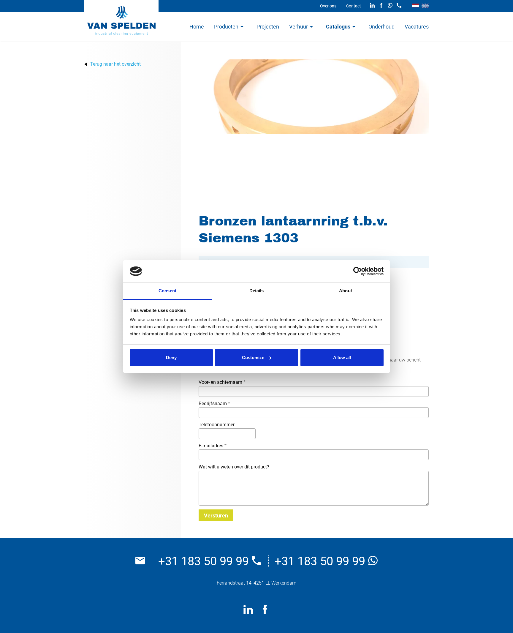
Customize (253, 357)
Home (196, 26)
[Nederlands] (415, 6)
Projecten (267, 26)
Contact (353, 6)
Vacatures (417, 26)
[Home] (121, 21)
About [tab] (345, 290)
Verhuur (298, 26)
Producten (226, 26)
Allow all (342, 357)
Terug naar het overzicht (115, 64)
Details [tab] (256, 290)
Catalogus (338, 26)
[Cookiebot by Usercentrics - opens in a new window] (358, 271)
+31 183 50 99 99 (205, 561)
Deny (171, 357)
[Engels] (425, 6)
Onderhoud (381, 26)
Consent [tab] (167, 290)
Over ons (328, 6)
